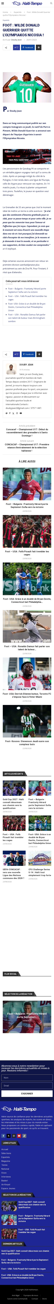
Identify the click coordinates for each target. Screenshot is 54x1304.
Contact (35, 1298)
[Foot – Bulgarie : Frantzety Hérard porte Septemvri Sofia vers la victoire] (27, 484)
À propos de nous (31, 1295)
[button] (5, 1016)
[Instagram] (14, 1136)
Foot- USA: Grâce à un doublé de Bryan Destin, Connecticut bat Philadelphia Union (26, 307)
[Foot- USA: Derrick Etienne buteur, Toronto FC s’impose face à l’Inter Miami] (27, 674)
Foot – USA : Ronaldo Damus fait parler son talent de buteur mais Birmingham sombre (26, 318)
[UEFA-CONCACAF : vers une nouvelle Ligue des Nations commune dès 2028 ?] (14, 858)
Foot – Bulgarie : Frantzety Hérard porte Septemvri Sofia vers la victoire (40, 803)
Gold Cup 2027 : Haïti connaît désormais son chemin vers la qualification (13, 803)
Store (44, 1298)
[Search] (51, 3)
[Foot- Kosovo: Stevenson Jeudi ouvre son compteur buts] (27, 721)
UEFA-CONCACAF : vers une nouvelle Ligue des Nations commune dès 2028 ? (13, 874)
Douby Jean (16, 39)
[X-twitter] (9, 1136)
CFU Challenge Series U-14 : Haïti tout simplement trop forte (40, 872)
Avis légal (15, 1295)
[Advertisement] (27, 60)
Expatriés (17, 12)
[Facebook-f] (3, 1136)
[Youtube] (19, 1136)
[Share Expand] (38, 47)
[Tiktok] (24, 1136)
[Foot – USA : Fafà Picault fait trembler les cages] (27, 531)
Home (5, 12)
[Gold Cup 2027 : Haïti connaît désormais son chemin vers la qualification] (14, 788)
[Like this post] (17, 47)
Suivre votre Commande (17, 1298)
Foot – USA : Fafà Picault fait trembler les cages (13, 837)
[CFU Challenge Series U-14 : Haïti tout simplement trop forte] (40, 858)
